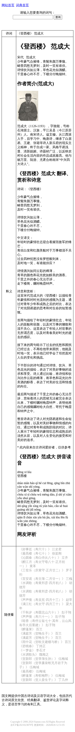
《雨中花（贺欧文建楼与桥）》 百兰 (45, 642)
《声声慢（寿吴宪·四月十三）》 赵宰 (45, 599)
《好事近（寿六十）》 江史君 (40, 549)
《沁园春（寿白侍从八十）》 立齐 (43, 557)
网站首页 (8, 5)
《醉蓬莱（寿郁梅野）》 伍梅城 (42, 675)
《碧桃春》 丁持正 (32, 646)
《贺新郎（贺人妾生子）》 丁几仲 (43, 679)
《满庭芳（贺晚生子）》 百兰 (40, 633)
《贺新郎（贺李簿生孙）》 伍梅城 (43, 658)
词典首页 (22, 5)
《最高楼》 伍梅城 (32, 671)
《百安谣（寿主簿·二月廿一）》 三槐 (45, 578)
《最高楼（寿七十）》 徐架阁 (40, 553)
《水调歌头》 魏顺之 (34, 654)
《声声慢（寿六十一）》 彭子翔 (42, 616)
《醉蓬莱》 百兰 (30, 629)
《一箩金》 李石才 (32, 650)
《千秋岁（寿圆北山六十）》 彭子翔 (45, 612)
